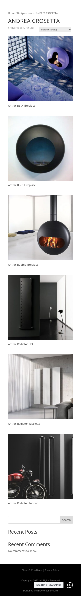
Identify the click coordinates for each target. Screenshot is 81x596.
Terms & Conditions (32, 570)
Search (66, 520)
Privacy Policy (51, 570)
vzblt (55, 590)
